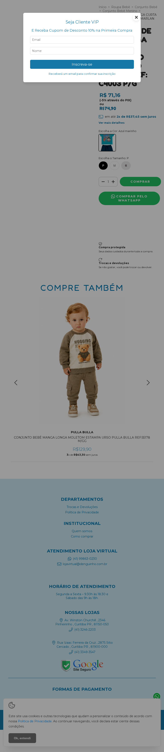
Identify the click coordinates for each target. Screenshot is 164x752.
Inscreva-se (82, 64)
